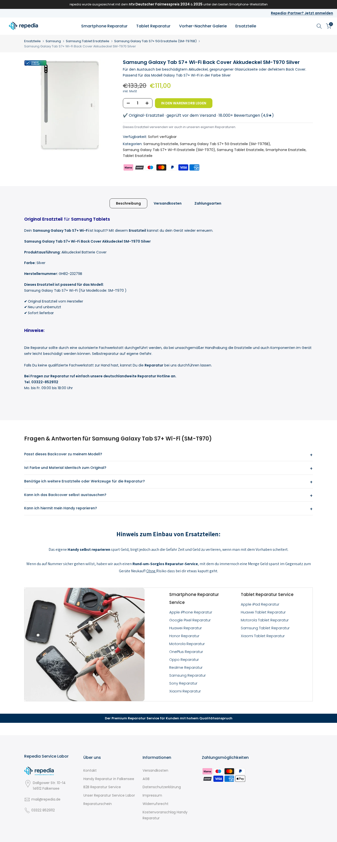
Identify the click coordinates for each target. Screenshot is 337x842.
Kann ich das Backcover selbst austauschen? (65, 494)
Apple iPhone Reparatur (190, 612)
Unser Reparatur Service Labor (109, 795)
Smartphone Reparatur (104, 26)
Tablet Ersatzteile (137, 155)
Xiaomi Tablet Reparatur (263, 635)
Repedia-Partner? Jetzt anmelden (302, 13)
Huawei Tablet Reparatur (263, 612)
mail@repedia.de (45, 799)
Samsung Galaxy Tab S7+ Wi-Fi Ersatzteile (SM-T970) (169, 149)
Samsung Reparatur (187, 675)
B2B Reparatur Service (102, 787)
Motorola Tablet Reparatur (265, 620)
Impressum (152, 795)
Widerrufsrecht (155, 803)
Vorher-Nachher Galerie (203, 26)
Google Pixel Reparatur (190, 620)
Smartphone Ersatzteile (285, 149)
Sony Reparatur (183, 683)
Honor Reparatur (184, 635)
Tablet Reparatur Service (267, 594)
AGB (146, 778)
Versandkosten (168, 203)
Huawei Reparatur (185, 628)
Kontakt (90, 770)
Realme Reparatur (186, 667)
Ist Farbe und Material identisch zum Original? (65, 467)
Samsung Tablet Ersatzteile (87, 41)
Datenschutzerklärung (162, 787)
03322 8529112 (43, 810)
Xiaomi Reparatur (185, 691)
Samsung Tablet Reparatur (265, 628)
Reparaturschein (97, 803)
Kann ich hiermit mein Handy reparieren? (60, 508)
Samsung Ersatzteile (160, 143)
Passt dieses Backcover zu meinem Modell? (63, 454)
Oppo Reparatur (184, 659)
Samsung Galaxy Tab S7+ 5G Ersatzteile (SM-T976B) (155, 41)
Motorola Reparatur (187, 643)
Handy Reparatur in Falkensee (108, 778)
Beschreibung (128, 203)
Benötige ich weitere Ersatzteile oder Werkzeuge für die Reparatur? (84, 481)
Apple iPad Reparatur (260, 604)
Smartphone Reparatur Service (194, 598)
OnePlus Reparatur (186, 651)
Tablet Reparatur (153, 26)
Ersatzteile (245, 26)
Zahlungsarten (207, 203)
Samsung (53, 41)
